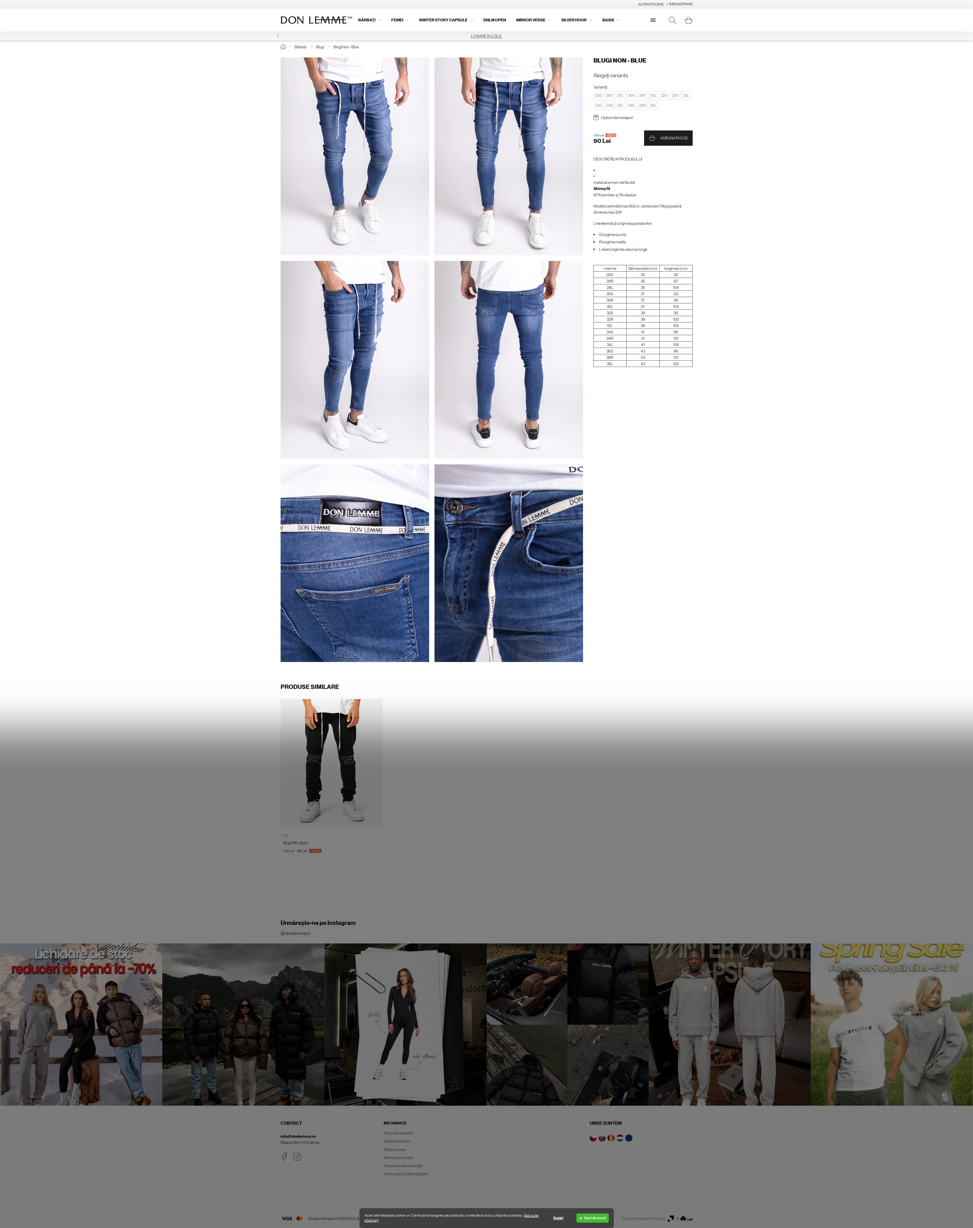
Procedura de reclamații (403, 1165)
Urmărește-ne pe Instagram (318, 923)
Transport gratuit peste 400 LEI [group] (486, 36)
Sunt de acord (595, 1218)
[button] (695, 35)
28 (285, 835)
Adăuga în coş (674, 138)
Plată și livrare (394, 1149)
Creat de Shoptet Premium (643, 1218)
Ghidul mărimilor (397, 1141)
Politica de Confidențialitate (406, 1174)
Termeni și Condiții (398, 1157)
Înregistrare (681, 4)
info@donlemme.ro (298, 1136)
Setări (558, 1218)
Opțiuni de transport (617, 117)
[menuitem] (369, 20)
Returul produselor (399, 1133)
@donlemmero (295, 933)
